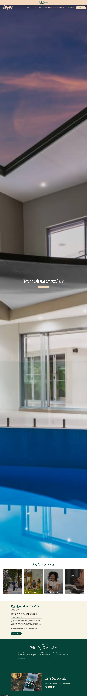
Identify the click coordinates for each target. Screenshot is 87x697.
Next (70, 654)
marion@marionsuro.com (16, 617)
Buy (32, 7)
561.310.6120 (14, 616)
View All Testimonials (43, 662)
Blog (68, 7)
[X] (49, 687)
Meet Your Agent (16, 633)
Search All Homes (43, 287)
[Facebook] (46, 687)
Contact (72, 7)
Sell (35, 7)
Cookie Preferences (5, 695)
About (54, 7)
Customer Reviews (61, 7)
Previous (16, 654)
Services (50, 7)
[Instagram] (54, 687)
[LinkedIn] (51, 687)
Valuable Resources (42, 7)
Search (28, 7)
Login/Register (81, 7)
